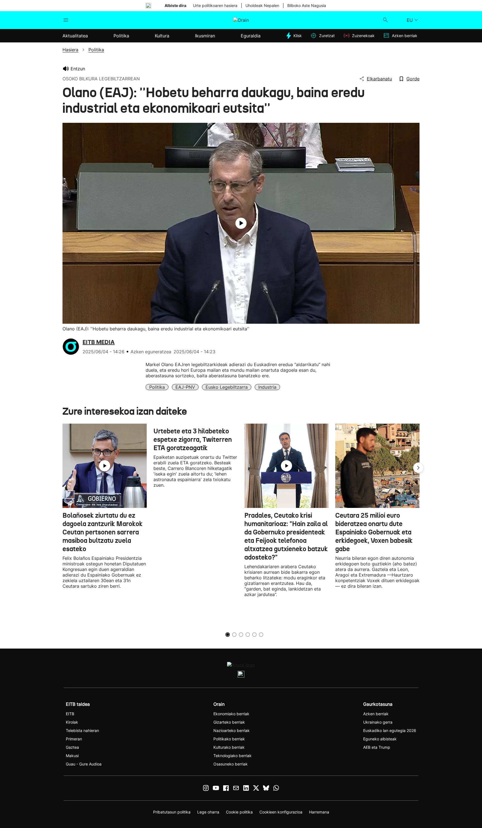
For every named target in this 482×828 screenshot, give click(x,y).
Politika (157, 387)
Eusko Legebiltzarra (227, 387)
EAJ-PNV (185, 387)
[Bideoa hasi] (241, 223)
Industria (267, 387)
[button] (418, 467)
